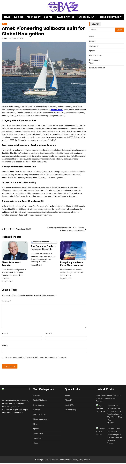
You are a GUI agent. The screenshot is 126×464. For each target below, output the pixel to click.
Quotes (48, 17)
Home (67, 395)
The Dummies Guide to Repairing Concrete (43, 248)
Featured (36, 410)
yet (18, 215)
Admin (4, 38)
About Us (68, 400)
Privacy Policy (70, 410)
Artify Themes (84, 460)
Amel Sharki (57, 109)
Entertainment (85, 17)
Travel (80, 22)
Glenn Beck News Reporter (11, 264)
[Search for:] (102, 30)
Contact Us (69, 405)
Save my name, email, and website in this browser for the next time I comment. (36, 357)
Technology (34, 17)
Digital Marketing (40, 400)
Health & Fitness (65, 17)
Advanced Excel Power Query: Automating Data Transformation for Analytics (114, 434)
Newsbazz (54, 460)
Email (49, 334)
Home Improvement (111, 17)
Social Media (38, 433)
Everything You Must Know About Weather (71, 264)
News (7, 17)
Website (5, 345)
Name (5, 334)
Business (18, 17)
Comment (6, 301)
